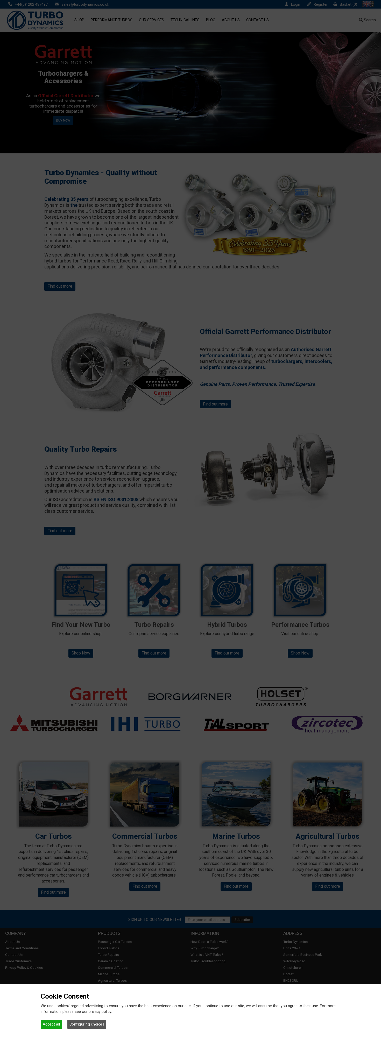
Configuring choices (86, 1024)
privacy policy (100, 1011)
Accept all (51, 1024)
